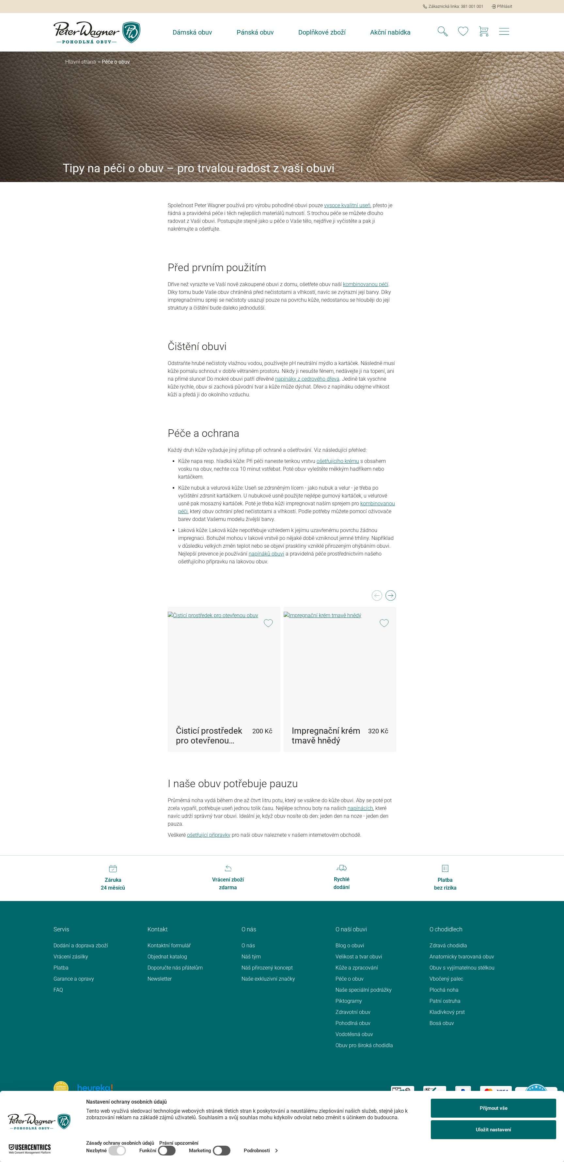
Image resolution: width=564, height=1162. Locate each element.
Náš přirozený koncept (267, 968)
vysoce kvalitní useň (347, 205)
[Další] (390, 597)
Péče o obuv (350, 979)
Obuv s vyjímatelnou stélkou (462, 968)
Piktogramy (349, 1001)
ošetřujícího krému (338, 461)
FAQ (58, 990)
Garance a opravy (74, 979)
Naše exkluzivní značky (268, 979)
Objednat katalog (167, 957)
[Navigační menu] (504, 33)
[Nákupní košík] (484, 32)
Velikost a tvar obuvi (359, 957)
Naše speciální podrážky (364, 990)
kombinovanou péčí (365, 284)
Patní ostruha (445, 1001)
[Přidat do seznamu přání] (268, 623)
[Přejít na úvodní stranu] (97, 32)
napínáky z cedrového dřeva (307, 379)
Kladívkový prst (447, 1012)
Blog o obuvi (350, 945)
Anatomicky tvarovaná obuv (462, 957)
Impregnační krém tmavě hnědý (326, 735)
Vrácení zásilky (71, 957)
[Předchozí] (377, 597)
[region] (282, 670)
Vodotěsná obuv (354, 1034)
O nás (248, 945)
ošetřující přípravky (208, 835)
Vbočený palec (446, 979)
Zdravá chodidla (448, 945)
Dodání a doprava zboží (81, 945)
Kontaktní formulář (169, 945)
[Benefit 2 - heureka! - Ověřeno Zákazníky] (95, 1088)
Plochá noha (444, 990)
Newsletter (160, 979)
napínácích (360, 808)
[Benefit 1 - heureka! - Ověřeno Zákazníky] (61, 1088)
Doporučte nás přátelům (175, 968)
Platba (61, 968)
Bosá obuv (442, 1023)
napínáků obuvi (266, 554)
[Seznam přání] (463, 32)
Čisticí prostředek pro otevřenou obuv (209, 735)
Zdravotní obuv (353, 1012)
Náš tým (251, 957)
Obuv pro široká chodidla (364, 1045)
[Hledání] (442, 32)
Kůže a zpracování (357, 968)
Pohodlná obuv (353, 1023)
